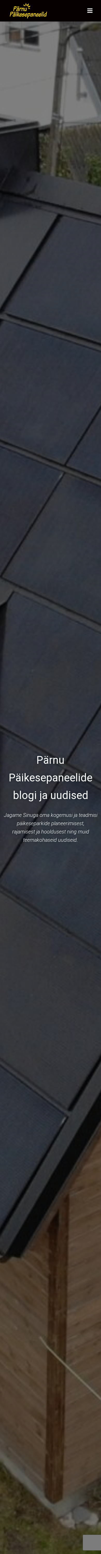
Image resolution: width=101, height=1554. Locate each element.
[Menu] (90, 10)
